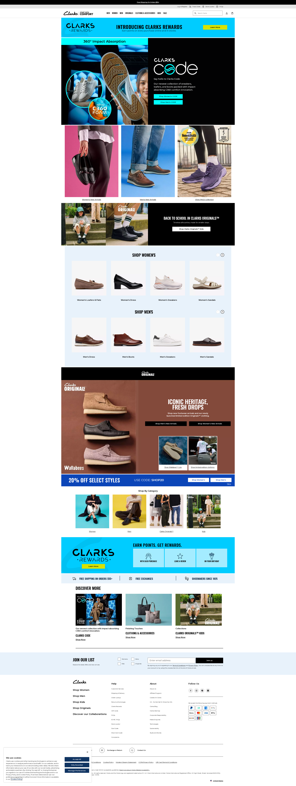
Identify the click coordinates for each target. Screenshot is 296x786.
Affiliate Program (156, 693)
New (108, 13)
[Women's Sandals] (207, 278)
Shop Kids (79, 702)
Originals (129, 13)
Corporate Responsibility (158, 715)
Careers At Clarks (155, 697)
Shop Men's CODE (168, 102)
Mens (137, 659)
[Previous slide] (218, 255)
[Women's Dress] (128, 278)
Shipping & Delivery (118, 693)
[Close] (87, 752)
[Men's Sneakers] (167, 335)
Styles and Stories (155, 733)
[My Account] (226, 13)
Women (114, 13)
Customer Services (117, 689)
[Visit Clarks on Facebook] (190, 690)
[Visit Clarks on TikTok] (202, 690)
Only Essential (77, 765)
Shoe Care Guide (116, 733)
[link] (99, 618)
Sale (165, 13)
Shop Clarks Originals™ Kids (191, 229)
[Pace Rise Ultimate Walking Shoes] (204, 161)
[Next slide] (222, 255)
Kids (159, 13)
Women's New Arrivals (91, 200)
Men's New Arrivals (148, 200)
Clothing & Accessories (145, 13)
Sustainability (154, 728)
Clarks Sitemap (155, 711)
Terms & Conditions (179, 665)
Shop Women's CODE (168, 96)
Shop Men (79, 696)
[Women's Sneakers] (167, 278)
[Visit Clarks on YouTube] (208, 690)
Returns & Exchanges (118, 702)
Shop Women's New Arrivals (210, 424)
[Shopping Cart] (232, 13)
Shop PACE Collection (204, 200)
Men (121, 13)
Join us (210, 660)
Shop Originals (82, 708)
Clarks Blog (153, 706)
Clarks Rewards (116, 706)
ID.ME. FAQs (115, 719)
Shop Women (81, 690)
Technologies (154, 724)
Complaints (115, 737)
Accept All (77, 759)
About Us (153, 689)
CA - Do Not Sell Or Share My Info (161, 702)
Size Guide (114, 728)
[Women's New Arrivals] (91, 161)
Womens (125, 659)
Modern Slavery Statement (126, 762)
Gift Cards (114, 711)
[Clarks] (78, 13)
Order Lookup (116, 697)
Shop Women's (198, 480)
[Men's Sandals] (207, 335)
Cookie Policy (108, 762)
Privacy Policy (193, 665)
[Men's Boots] (128, 335)
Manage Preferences (77, 771)
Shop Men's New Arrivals (166, 424)
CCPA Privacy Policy (146, 762)
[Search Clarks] (207, 13)
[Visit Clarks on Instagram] (196, 690)
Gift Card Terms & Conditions (166, 762)
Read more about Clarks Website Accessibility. (134, 770)
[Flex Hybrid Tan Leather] (148, 161)
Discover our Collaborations (90, 714)
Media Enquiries (155, 719)
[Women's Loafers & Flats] (89, 278)
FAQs (113, 715)
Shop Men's (221, 480)
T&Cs (229, 484)
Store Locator (115, 724)
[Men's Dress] (89, 335)
